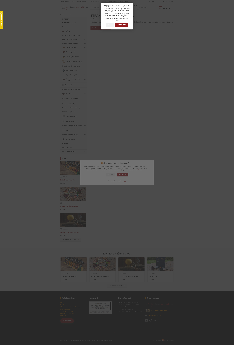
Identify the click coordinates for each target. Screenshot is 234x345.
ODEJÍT (110, 25)
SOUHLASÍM (121, 25)
